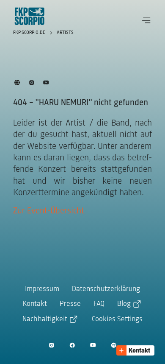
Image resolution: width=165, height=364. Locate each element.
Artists (65, 32)
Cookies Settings (117, 319)
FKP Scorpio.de (30, 32)
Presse (70, 304)
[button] (146, 20)
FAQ (99, 304)
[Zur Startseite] (29, 16)
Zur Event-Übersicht (48, 211)
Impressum (42, 289)
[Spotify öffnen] (114, 345)
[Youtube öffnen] (93, 345)
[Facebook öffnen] (72, 345)
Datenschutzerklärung (106, 289)
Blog (124, 304)
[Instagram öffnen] (51, 345)
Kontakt (34, 304)
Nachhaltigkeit (44, 319)
